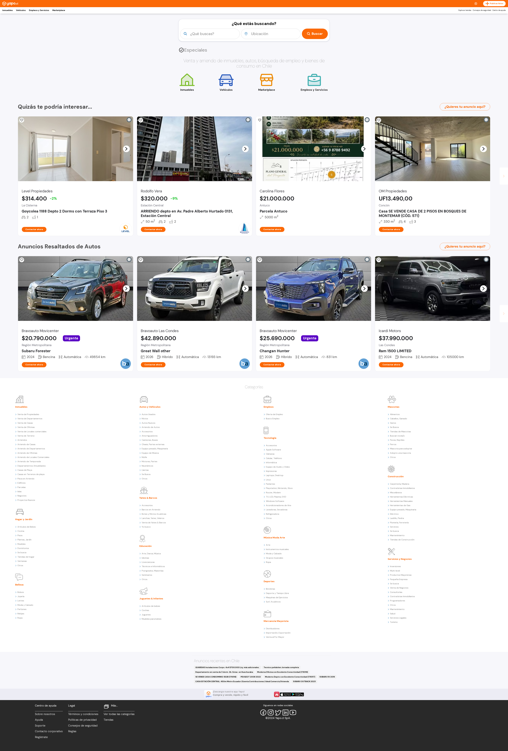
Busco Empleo (273, 418)
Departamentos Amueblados (31, 465)
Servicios (394, 526)
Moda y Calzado (25, 605)
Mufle (144, 457)
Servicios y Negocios (400, 559)
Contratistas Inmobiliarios (402, 488)
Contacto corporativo (49, 731)
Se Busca (146, 474)
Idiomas (145, 558)
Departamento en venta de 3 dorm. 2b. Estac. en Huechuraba (224, 672)
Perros (393, 444)
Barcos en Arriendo (151, 509)
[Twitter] (278, 712)
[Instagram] (270, 712)
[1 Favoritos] (378, 259)
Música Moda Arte (274, 537)
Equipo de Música (150, 453)
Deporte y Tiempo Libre (277, 593)
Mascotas (393, 406)
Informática (271, 462)
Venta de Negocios (399, 587)
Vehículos (21, 10)
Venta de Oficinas (26, 427)
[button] (126, 148)
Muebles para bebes (151, 618)
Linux (268, 479)
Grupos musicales (274, 558)
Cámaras (270, 454)
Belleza (19, 584)
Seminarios (147, 575)
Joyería (20, 596)
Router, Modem (273, 492)
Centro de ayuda (499, 10)
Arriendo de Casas (26, 444)
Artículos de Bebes (26, 526)
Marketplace (58, 10)
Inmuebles (7, 10)
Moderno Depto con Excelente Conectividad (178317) (290, 677)
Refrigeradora (272, 514)
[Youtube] (293, 712)
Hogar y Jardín (23, 519)
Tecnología (270, 438)
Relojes (20, 613)
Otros (20, 565)
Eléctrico (394, 514)
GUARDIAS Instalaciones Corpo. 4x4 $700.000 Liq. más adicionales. (227, 667)
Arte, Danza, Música (151, 553)
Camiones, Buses (150, 440)
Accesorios (147, 431)
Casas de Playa (24, 470)
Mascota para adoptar (401, 448)
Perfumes (21, 609)
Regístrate (41, 737)
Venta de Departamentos (29, 418)
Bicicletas (270, 588)
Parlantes (270, 484)
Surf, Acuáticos (273, 601)
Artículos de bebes (151, 606)
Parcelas (21, 487)
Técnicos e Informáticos (153, 566)
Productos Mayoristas (401, 575)
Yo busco (146, 526)
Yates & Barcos (148, 497)
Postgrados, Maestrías (153, 570)
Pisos (19, 535)
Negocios (21, 495)
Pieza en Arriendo (25, 478)
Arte (268, 545)
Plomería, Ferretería (399, 522)
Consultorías (396, 592)
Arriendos (22, 440)
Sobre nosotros (45, 714)
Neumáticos (147, 465)
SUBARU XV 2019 (327, 677)
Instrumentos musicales (277, 549)
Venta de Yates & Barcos (154, 522)
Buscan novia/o (397, 435)
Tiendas (108, 720)
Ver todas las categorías (119, 714)
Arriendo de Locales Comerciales (33, 457)
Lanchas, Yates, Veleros (153, 518)
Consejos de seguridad (482, 10)
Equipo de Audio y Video (278, 466)
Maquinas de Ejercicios (277, 597)
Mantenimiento (397, 535)
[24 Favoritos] (21, 120)
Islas (19, 491)
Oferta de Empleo (274, 414)
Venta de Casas (25, 423)
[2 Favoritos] (140, 120)
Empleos (269, 406)
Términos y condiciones (83, 714)
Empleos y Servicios (39, 10)
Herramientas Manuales (401, 501)
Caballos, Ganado (398, 418)
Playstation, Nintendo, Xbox (279, 488)
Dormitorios (23, 548)
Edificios (21, 482)
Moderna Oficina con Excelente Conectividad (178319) (282, 672)
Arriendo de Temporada (29, 461)
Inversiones (395, 566)
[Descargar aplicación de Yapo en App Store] (286, 694)
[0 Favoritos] (259, 120)
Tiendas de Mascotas (400, 431)
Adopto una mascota (400, 453)
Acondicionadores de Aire (278, 505)
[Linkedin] (285, 712)
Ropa (19, 617)
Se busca (21, 552)
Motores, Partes (149, 461)
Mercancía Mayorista (276, 621)
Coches (145, 610)
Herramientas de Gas (400, 505)
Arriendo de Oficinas (27, 453)
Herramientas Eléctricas (401, 496)
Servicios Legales (398, 617)
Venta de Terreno (26, 435)
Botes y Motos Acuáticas (154, 514)
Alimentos (395, 414)
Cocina (20, 531)
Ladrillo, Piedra (397, 518)
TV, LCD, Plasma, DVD (276, 496)
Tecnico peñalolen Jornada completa (281, 667)
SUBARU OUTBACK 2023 (304, 681)
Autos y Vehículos (149, 406)
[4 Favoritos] (378, 120)
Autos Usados (148, 414)
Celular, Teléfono (274, 458)
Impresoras (271, 471)
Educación (145, 546)
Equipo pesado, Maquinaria (155, 448)
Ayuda (39, 720)
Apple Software (273, 449)
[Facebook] (263, 712)
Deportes (269, 581)
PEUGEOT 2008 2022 (251, 677)
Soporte (40, 725)
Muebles (21, 544)
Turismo (394, 622)
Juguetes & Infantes (151, 598)
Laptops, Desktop (274, 475)
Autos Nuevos (148, 423)
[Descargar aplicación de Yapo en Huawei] (277, 694)
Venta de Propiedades (28, 414)
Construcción (396, 476)
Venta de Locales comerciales (31, 431)
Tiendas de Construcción (402, 539)
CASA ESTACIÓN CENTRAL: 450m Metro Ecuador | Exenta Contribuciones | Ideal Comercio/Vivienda (242, 681)
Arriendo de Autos (151, 427)
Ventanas (22, 561)
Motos (145, 418)
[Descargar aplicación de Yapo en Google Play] (298, 694)
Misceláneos (396, 492)
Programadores (397, 600)
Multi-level (395, 570)
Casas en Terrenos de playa (30, 474)
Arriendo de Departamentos (31, 448)
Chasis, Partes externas (153, 444)
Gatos (393, 423)
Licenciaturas (148, 562)
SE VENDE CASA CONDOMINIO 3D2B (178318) (215, 677)
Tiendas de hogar (25, 556)
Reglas (72, 731)
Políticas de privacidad (82, 720)
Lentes (20, 600)
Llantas (145, 470)
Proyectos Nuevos (26, 500)
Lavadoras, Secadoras (276, 509)
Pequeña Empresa (398, 579)
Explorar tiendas (465, 10)
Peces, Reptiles (397, 440)
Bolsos (20, 592)
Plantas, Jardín (24, 539)
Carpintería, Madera (399, 484)
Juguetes (146, 614)
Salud (392, 613)
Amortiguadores (150, 435)
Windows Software (275, 501)
